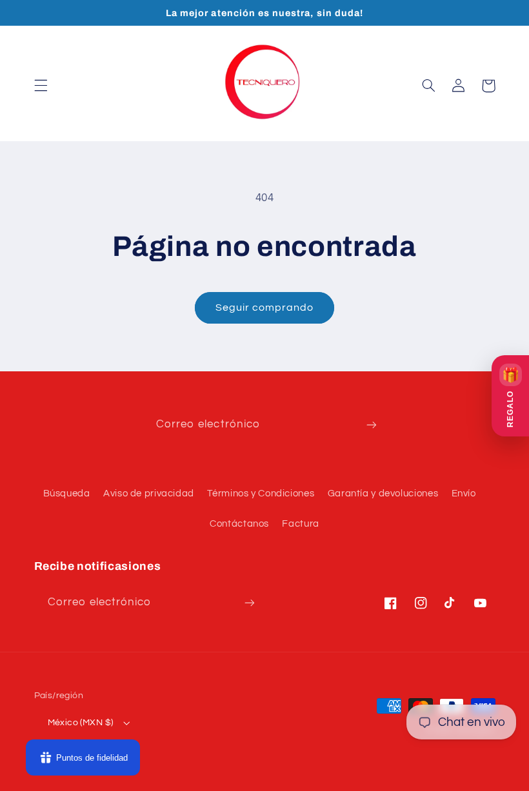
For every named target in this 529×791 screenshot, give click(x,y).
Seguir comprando (264, 307)
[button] (40, 86)
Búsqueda (66, 493)
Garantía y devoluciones (383, 493)
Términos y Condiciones (260, 493)
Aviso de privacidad (148, 493)
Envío (464, 493)
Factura (300, 524)
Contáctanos (239, 524)
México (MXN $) (81, 722)
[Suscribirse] (371, 425)
